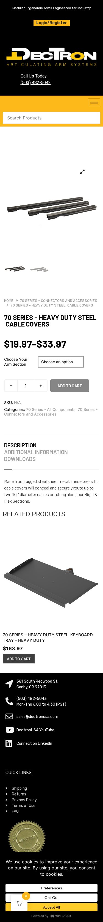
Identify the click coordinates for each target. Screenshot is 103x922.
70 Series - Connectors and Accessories (58, 300)
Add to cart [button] (18, 659)
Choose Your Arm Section (15, 361)
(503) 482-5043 (36, 82)
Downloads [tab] (20, 459)
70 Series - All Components (51, 409)
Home (8, 300)
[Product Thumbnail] (82, 171)
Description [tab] (20, 445)
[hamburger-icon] (94, 102)
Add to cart (69, 385)
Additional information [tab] (36, 452)
